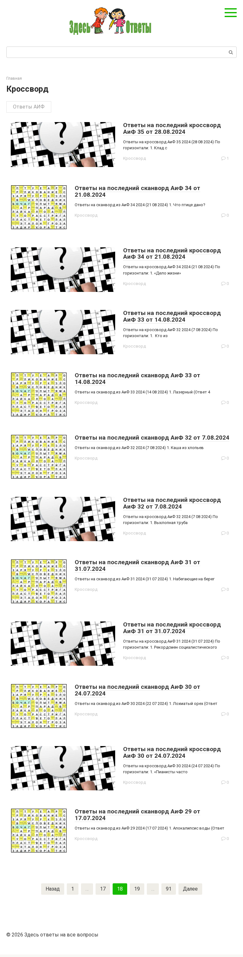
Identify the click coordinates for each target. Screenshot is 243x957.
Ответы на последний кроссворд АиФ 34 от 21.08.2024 (172, 254)
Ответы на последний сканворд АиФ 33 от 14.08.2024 (137, 379)
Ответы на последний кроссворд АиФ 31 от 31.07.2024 (172, 628)
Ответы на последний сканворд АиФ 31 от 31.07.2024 (137, 565)
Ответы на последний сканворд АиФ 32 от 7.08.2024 (152, 437)
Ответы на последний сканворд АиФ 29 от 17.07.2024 (137, 815)
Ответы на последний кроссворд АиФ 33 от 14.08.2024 (172, 316)
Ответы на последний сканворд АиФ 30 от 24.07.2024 (137, 690)
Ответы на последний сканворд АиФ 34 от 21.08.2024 (137, 191)
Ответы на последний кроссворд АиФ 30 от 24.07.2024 (172, 752)
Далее (190, 889)
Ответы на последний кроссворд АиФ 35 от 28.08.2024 (172, 128)
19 (137, 889)
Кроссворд (134, 158)
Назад (53, 889)
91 (168, 889)
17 (103, 889)
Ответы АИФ (29, 107)
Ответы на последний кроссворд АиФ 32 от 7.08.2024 (172, 503)
